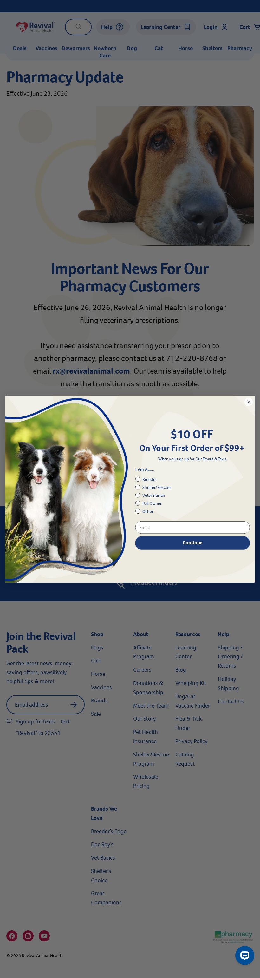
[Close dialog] (248, 401)
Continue (192, 542)
